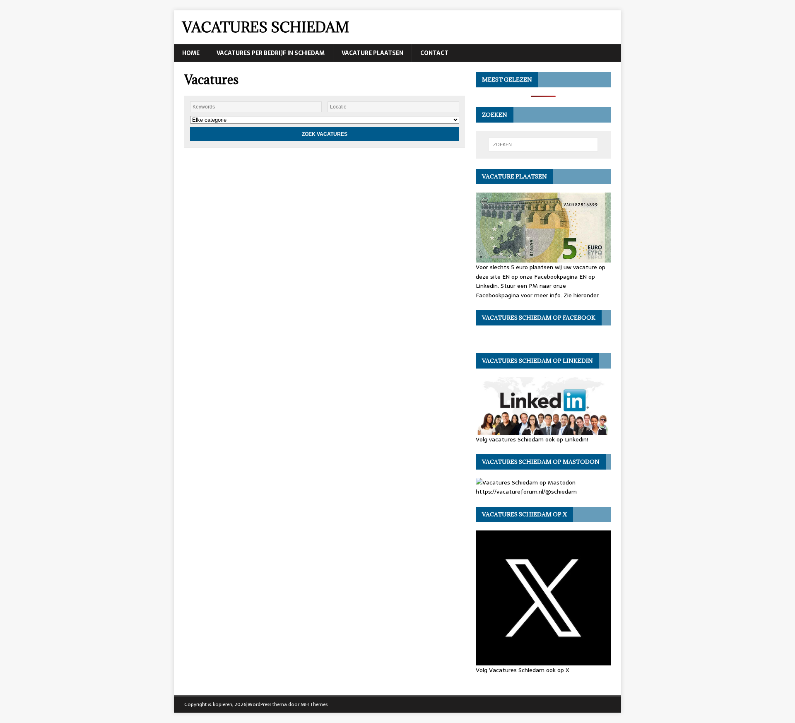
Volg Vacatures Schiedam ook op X (522, 669)
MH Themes (314, 704)
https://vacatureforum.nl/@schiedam (526, 491)
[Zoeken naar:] (543, 144)
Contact (434, 53)
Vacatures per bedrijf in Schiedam (271, 53)
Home (191, 53)
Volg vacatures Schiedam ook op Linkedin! (532, 439)
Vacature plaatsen (372, 53)
